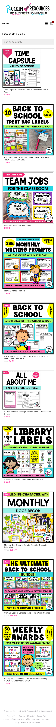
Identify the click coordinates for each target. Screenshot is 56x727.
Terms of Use (11, 716)
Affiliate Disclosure (33, 719)
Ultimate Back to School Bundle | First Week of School (27, 613)
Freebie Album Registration (31, 722)
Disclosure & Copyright (27, 716)
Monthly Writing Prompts (14, 291)
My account (46, 719)
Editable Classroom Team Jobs (17, 225)
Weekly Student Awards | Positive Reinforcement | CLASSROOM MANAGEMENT (25, 679)
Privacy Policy (42, 716)
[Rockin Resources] (28, 10)
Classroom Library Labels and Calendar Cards (24, 479)
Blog (17, 722)
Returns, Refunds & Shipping (14, 719)
